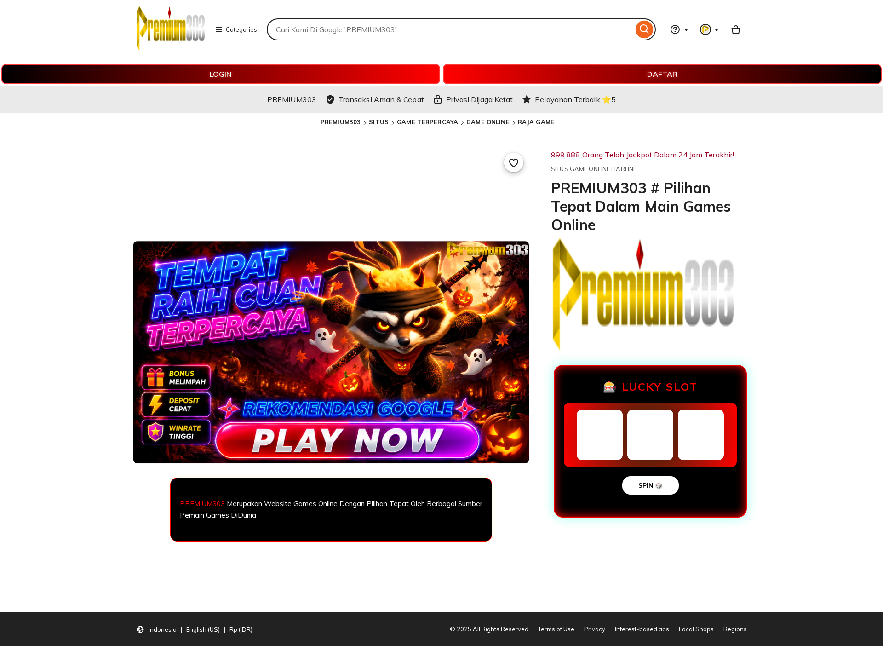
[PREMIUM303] (170, 48)
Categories (241, 29)
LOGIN (221, 74)
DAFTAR (662, 74)
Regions (735, 629)
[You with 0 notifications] (709, 29)
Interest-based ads (642, 629)
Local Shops (696, 629)
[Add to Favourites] (513, 162)
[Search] (644, 29)
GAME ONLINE (487, 122)
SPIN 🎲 (650, 485)
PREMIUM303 (341, 122)
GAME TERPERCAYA (427, 122)
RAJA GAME (536, 122)
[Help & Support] (679, 29)
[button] (194, 629)
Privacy (594, 629)
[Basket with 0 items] (736, 29)
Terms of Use (556, 629)
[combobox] (450, 29)
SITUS (379, 122)
